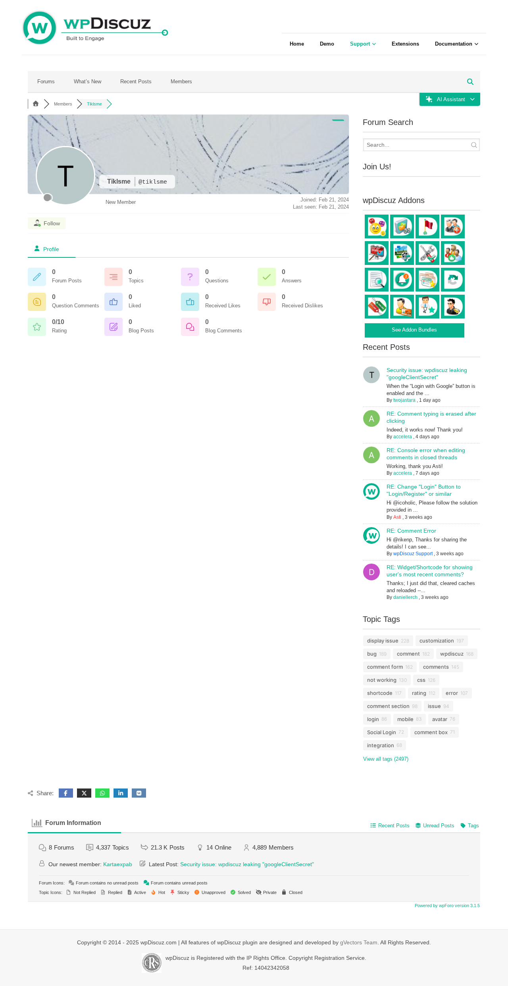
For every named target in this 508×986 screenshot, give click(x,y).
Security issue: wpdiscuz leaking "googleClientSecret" (247, 864)
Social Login (381, 732)
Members (181, 81)
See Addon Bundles (414, 330)
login (373, 719)
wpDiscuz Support (413, 553)
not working (381, 680)
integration (380, 745)
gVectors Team (358, 942)
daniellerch (405, 597)
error (452, 693)
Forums (46, 81)
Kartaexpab (117, 864)
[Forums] (35, 104)
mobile (405, 719)
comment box (431, 732)
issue (434, 706)
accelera (402, 436)
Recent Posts (136, 81)
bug (372, 653)
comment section (388, 706)
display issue (382, 640)
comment (408, 653)
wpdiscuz (452, 653)
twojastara (404, 400)
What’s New (87, 81)
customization (436, 640)
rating (419, 693)
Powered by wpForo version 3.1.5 (447, 905)
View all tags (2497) (385, 759)
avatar (439, 719)
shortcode (380, 693)
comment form (385, 667)
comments (436, 667)
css (421, 680)
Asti (397, 517)
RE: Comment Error (411, 531)
